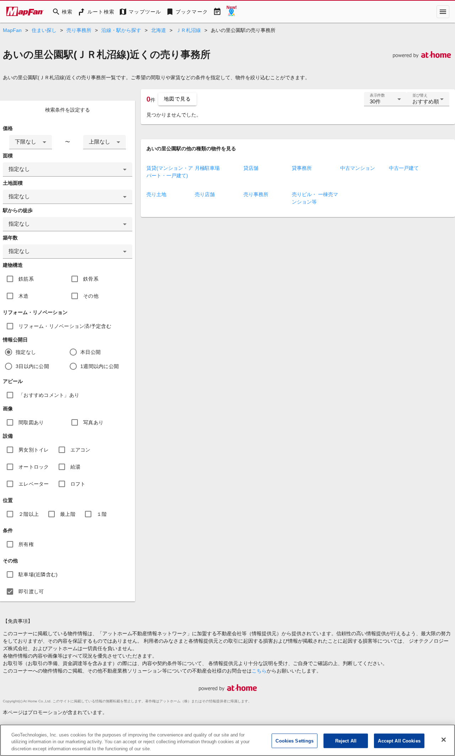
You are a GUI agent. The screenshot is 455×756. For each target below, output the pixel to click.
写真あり (93, 422)
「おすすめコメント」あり (48, 395)
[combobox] (30, 142)
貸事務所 (302, 168)
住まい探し (44, 30)
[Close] (443, 739)
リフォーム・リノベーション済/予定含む (64, 326)
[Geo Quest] (231, 12)
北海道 (158, 30)
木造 (23, 296)
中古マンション (357, 168)
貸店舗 (250, 168)
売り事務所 (78, 30)
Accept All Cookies (399, 740)
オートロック (33, 467)
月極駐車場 (207, 168)
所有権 (26, 544)
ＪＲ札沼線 (188, 30)
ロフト (78, 484)
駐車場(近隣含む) (38, 574)
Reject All (346, 740)
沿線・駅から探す (121, 30)
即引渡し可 (31, 591)
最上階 (67, 514)
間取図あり (31, 422)
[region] (227, 740)
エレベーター (33, 484)
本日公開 (90, 352)
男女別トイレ (33, 450)
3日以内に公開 (32, 366)
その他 (90, 296)
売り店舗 (205, 194)
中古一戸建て (404, 168)
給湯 (75, 467)
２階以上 (28, 514)
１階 (102, 514)
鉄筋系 (26, 279)
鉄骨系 (90, 279)
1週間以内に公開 (99, 366)
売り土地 (156, 194)
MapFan (12, 30)
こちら (259, 671)
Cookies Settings (294, 740)
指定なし (26, 352)
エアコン (80, 450)
